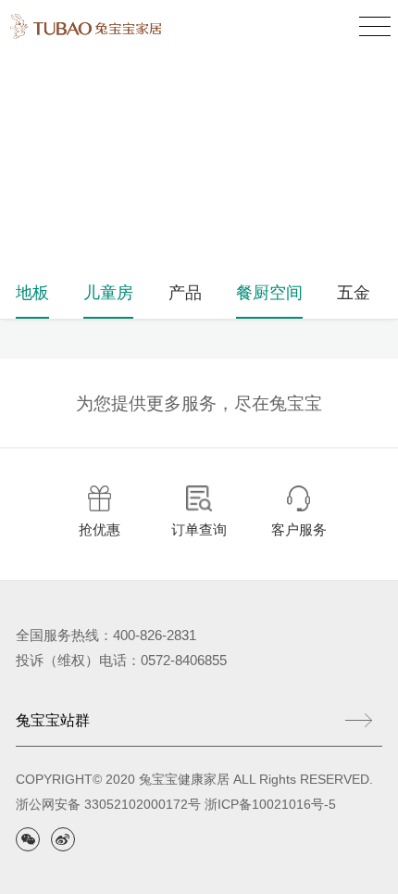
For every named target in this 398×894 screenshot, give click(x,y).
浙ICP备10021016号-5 (270, 805)
